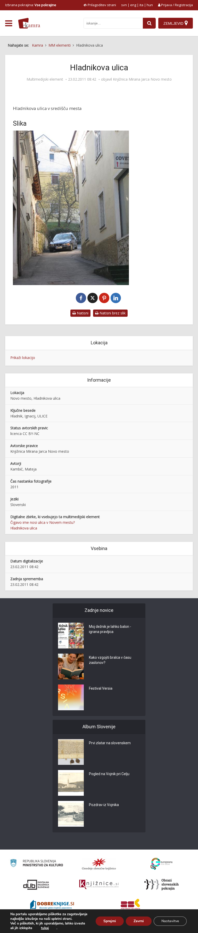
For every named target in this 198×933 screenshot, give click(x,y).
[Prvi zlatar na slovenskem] (71, 752)
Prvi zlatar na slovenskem (110, 743)
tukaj (45, 928)
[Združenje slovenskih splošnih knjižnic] (99, 884)
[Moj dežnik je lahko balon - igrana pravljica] (71, 635)
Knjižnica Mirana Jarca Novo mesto (142, 79)
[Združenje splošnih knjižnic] (130, 905)
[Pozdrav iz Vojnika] (71, 814)
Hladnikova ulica (23, 528)
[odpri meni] (8, 23)
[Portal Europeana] (162, 863)
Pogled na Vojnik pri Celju (109, 774)
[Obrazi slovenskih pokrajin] (161, 884)
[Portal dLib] (36, 884)
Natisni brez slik (112, 313)
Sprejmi (109, 921)
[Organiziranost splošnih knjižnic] (99, 864)
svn (124, 5)
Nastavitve (170, 921)
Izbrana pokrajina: (30, 5)
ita (141, 5)
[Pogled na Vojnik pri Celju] (71, 783)
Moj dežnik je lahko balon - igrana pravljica (110, 629)
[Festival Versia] (71, 697)
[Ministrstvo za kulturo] (36, 863)
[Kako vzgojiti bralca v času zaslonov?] (71, 666)
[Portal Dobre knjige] (52, 905)
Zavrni (139, 921)
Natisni (82, 313)
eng (133, 5)
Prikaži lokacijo (22, 357)
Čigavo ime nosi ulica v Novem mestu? (42, 522)
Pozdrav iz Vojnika (104, 805)
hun (150, 5)
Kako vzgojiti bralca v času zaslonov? (110, 660)
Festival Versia (100, 688)
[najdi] (149, 23)
